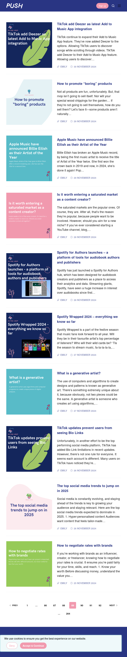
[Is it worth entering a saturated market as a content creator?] (29, 215)
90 (82, 605)
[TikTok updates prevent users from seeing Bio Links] (29, 449)
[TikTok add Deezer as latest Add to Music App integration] (29, 45)
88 (63, 605)
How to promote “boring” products (84, 83)
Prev (15, 605)
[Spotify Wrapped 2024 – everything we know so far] (29, 335)
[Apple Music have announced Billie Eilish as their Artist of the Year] (29, 158)
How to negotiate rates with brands (84, 545)
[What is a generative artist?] (29, 391)
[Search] (113, 5)
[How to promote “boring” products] (29, 102)
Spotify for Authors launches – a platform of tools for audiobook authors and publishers (88, 257)
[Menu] (119, 5)
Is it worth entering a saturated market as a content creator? (87, 197)
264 (68, 613)
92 (100, 605)
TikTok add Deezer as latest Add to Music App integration (84, 26)
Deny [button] (12, 645)
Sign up (102, 5)
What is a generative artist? (79, 373)
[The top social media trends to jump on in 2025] (29, 507)
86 (45, 605)
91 (91, 605)
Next (112, 605)
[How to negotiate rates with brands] (29, 564)
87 (54, 605)
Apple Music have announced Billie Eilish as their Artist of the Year (84, 142)
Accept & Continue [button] (33, 645)
